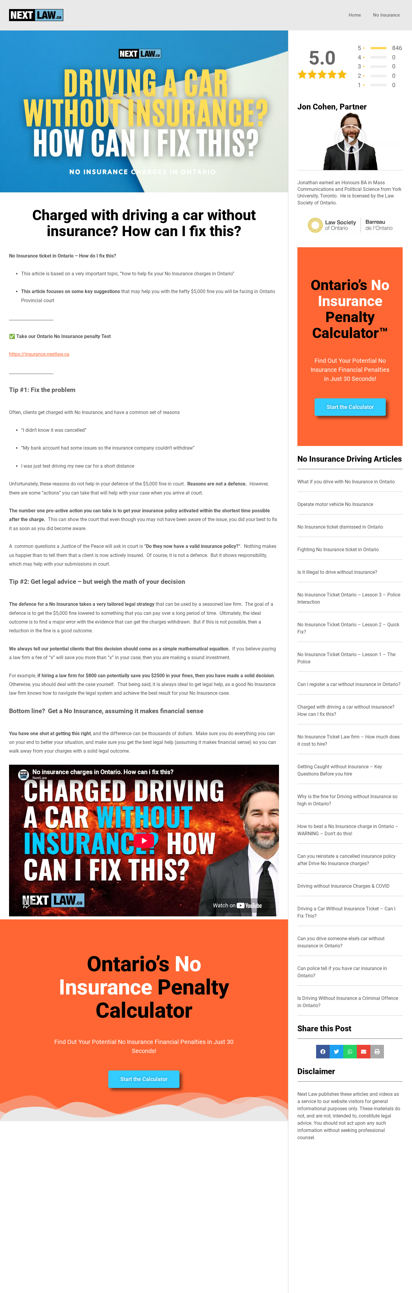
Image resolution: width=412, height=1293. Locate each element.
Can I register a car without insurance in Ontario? (349, 684)
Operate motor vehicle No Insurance (335, 504)
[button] (350, 140)
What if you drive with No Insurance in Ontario (346, 482)
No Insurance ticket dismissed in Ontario (340, 527)
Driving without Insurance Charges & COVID (343, 886)
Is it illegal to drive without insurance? (337, 572)
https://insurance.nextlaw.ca (39, 354)
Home (355, 15)
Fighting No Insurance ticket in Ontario (338, 549)
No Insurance (386, 15)
